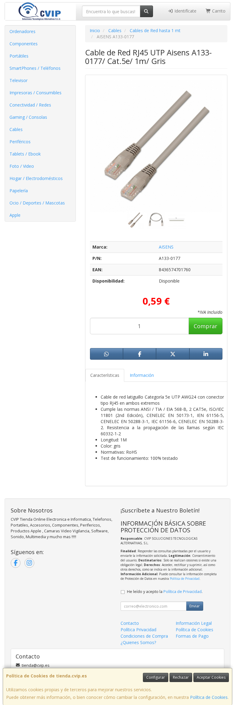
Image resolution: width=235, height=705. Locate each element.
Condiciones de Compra (144, 636)
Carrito (218, 11)
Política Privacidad (138, 629)
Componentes (23, 44)
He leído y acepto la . (165, 591)
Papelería (18, 190)
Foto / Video (21, 166)
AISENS (166, 247)
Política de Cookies (209, 697)
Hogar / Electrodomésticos (36, 178)
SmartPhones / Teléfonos (35, 68)
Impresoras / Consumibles (35, 93)
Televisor (18, 80)
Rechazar (181, 677)
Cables (16, 129)
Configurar (155, 677)
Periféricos (20, 141)
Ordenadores (22, 31)
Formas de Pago (192, 636)
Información (142, 375)
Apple (15, 215)
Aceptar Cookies (211, 677)
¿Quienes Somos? (138, 642)
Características (104, 375)
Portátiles (18, 56)
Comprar (205, 326)
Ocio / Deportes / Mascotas (37, 203)
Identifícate (184, 11)
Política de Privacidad (185, 578)
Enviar (194, 606)
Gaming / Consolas (28, 117)
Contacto (130, 623)
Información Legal (194, 623)
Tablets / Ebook (25, 154)
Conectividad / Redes (30, 105)
